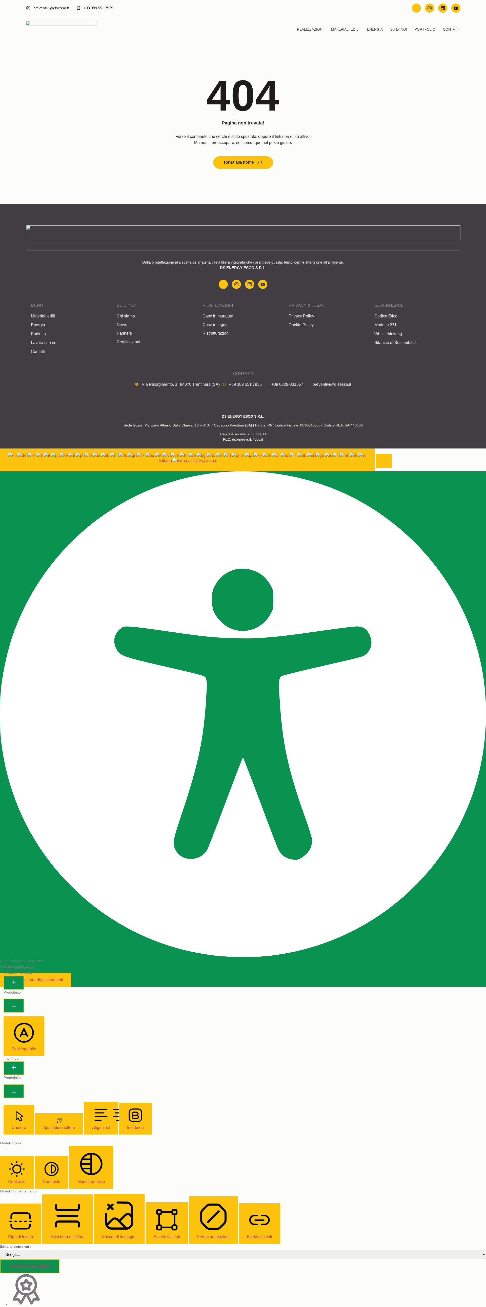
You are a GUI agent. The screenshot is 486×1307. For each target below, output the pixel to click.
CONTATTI (451, 29)
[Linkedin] (442, 8)
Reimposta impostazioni (29, 1266)
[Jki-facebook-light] (416, 8)
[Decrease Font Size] (14, 1006)
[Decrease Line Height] (14, 1091)
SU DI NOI (398, 29)
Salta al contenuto (16, 1247)
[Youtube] (455, 8)
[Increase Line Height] (14, 1068)
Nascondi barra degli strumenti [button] (35, 980)
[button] (384, 461)
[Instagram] (429, 8)
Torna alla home (238, 162)
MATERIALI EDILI (345, 29)
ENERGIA (375, 29)
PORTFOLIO (425, 29)
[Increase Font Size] (14, 983)
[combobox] (187, 459)
